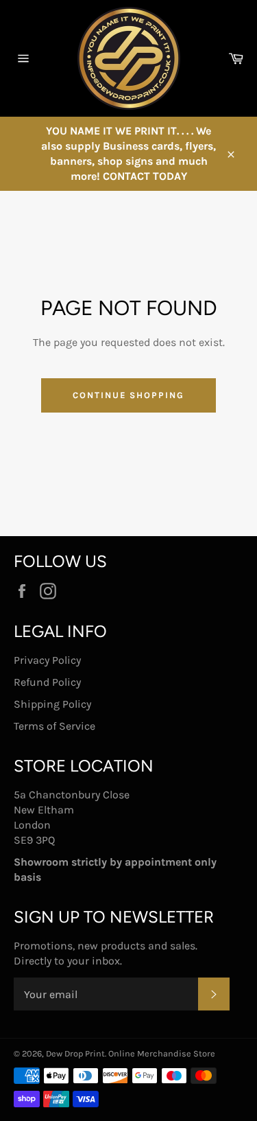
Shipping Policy (52, 703)
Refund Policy (47, 682)
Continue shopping (128, 395)
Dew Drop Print (75, 1053)
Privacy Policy (47, 660)
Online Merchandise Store (161, 1053)
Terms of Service (54, 725)
